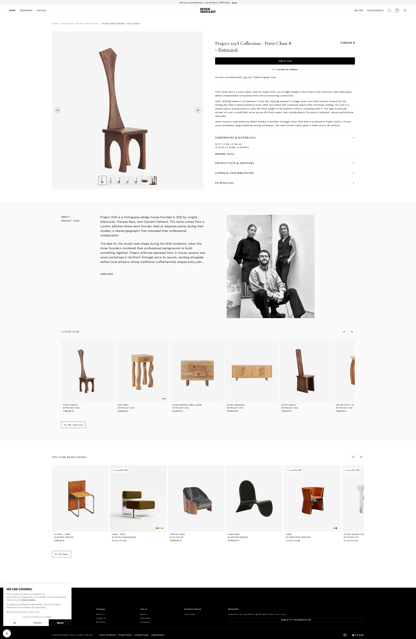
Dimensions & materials (235, 137)
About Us (100, 614)
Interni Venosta (65, 537)
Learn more (106, 273)
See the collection (73, 424)
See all (61, 554)
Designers (26, 10)
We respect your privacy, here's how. (23, 612)
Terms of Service (107, 635)
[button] (7, 633)
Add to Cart (285, 61)
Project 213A (67, 23)
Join (245, 77)
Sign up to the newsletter (296, 620)
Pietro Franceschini (125, 537)
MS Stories (100, 622)
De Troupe (178, 537)
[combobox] (346, 635)
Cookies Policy (141, 635)
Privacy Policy (125, 635)
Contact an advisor (287, 69)
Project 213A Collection (87, 23)
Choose (37, 622)
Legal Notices (157, 635)
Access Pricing (119, 540)
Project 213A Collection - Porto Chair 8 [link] (121, 23)
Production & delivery (234, 163)
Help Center (189, 614)
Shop (12, 10)
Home (55, 23)
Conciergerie (375, 10)
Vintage (41, 10)
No (14, 622)
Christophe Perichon (300, 537)
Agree (60, 622)
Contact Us (101, 618)
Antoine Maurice (239, 537)
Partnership (145, 618)
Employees (145, 622)
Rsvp (234, 2)
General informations (234, 173)
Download (224, 183)
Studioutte (352, 537)
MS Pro (358, 10)
